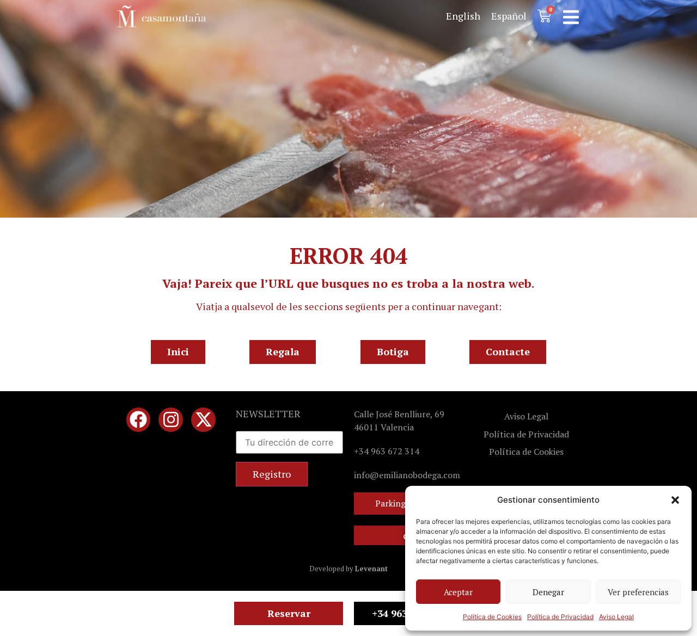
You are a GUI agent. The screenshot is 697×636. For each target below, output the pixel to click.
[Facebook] (138, 419)
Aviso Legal (616, 617)
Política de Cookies (492, 617)
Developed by (348, 568)
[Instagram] (170, 419)
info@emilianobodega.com (407, 475)
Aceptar (458, 591)
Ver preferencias (638, 591)
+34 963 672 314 (386, 451)
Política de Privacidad (560, 617)
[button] (675, 500)
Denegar (548, 591)
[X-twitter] (203, 419)
